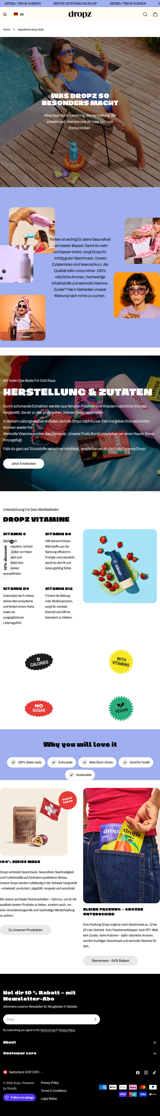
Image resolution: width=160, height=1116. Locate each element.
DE (22, 14)
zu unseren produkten (25, 930)
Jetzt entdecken (23, 463)
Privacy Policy (50, 1082)
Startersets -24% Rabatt (110, 960)
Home (6, 29)
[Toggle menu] (5, 14)
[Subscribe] (95, 1019)
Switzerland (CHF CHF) (24, 1072)
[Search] (145, 14)
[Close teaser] (12, 542)
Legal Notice (49, 1098)
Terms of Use (48, 1030)
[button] (5, 558)
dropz (17, 1083)
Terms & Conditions (53, 1090)
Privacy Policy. (67, 1030)
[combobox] (19, 14)
